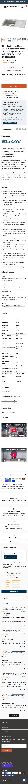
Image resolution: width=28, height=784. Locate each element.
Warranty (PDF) (5, 391)
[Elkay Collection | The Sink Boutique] (11, 139)
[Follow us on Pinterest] (8, 763)
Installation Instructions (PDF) (9, 401)
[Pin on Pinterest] (20, 129)
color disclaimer (13, 182)
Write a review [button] (14, 591)
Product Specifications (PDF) (9, 403)
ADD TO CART (14, 86)
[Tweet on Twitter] (23, 129)
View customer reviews (10, 122)
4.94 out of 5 (18, 576)
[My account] (22, 7)
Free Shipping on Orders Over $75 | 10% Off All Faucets (14, 2)
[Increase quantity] (17, 80)
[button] (8, 580)
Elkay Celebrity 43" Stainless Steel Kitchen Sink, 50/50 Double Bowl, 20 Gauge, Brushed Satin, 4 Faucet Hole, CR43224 (14, 609)
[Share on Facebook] (17, 129)
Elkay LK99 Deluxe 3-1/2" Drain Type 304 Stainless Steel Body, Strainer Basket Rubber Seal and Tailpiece (12, 289)
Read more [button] (22, 643)
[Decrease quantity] (9, 80)
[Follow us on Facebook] (2, 763)
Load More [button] (14, 715)
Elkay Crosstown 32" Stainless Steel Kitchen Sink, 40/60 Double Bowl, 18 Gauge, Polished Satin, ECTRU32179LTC (13, 632)
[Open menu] (2, 6)
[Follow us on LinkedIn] (11, 763)
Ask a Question (11, 557)
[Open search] (19, 7)
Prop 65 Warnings (19, 267)
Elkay (3, 60)
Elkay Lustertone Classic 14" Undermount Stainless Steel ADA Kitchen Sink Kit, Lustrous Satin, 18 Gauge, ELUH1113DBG (13, 675)
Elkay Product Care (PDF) (8, 412)
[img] (4, 611)
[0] (25, 7)
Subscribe (6, 750)
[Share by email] (25, 129)
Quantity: (3, 80)
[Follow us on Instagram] (5, 763)
